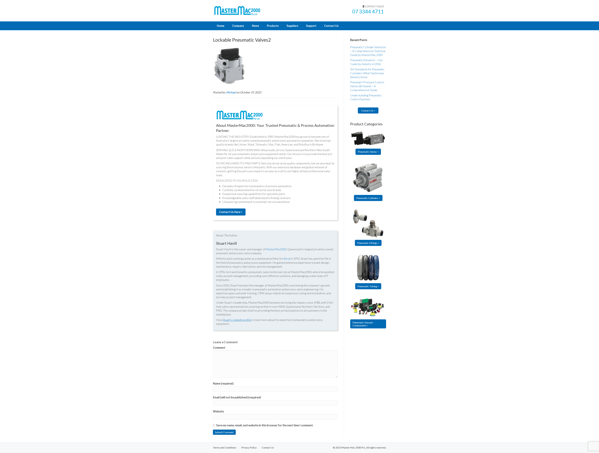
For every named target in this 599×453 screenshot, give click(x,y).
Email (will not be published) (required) (237, 397)
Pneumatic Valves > (368, 151)
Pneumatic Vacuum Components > (363, 324)
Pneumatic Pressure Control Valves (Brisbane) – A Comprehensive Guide (367, 86)
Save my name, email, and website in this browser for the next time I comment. (264, 425)
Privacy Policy (249, 447)
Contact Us (331, 25)
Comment (219, 347)
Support (311, 25)
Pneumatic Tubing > (368, 286)
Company (238, 25)
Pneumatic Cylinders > (368, 197)
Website (218, 411)
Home (220, 25)
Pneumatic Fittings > (368, 242)
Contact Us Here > (230, 212)
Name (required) (223, 383)
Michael (231, 92)
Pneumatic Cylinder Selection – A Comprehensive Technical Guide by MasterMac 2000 (368, 51)
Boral (286, 258)
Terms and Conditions (224, 447)
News (255, 25)
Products (273, 25)
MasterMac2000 (276, 249)
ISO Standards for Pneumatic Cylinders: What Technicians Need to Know (367, 73)
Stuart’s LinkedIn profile (237, 320)
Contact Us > (368, 110)
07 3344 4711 (368, 11)
